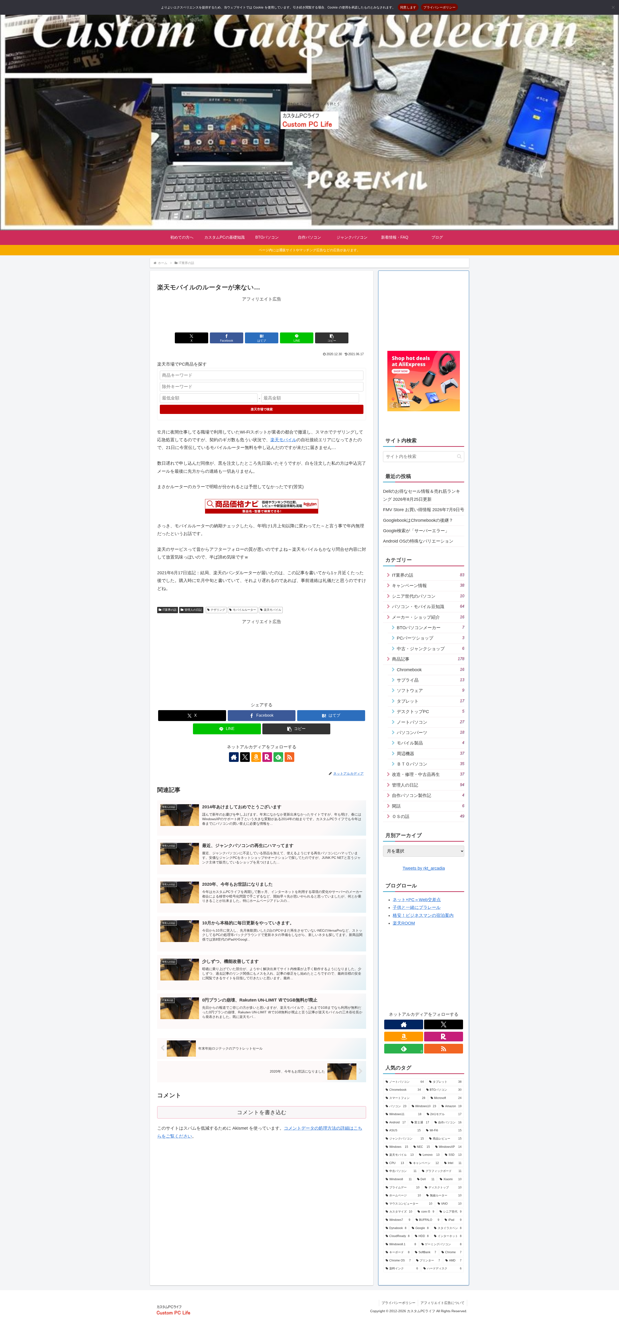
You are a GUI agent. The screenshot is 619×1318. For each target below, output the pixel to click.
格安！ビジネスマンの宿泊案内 (423, 915)
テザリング (218, 609)
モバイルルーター (244, 609)
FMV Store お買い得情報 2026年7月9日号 (423, 509)
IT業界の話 (169, 609)
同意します (408, 7)
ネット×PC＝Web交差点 (417, 899)
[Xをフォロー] (245, 757)
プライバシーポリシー (398, 1303)
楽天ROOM (404, 923)
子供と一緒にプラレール (417, 907)
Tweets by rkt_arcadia (424, 868)
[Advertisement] (261, 314)
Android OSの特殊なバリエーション (418, 541)
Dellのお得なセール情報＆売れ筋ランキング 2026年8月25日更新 (421, 495)
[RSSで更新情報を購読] (289, 757)
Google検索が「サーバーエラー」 (416, 530)
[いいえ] (613, 7)
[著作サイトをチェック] (234, 757)
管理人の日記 (193, 609)
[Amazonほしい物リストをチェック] (256, 757)
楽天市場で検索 (262, 409)
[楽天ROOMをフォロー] (267, 757)
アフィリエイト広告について (442, 1303)
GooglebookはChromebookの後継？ (418, 520)
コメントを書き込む (262, 1112)
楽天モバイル (283, 439)
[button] (331, 337)
